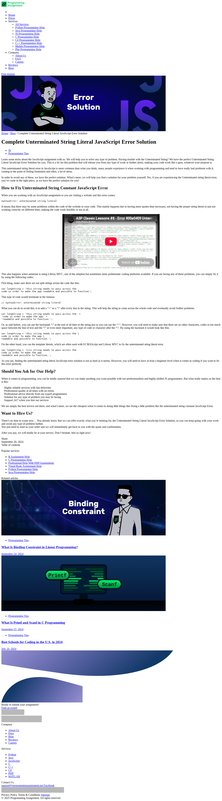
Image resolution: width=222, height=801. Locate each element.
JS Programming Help (27, 33)
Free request (8, 74)
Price (11, 733)
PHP (11, 773)
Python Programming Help (30, 27)
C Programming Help (27, 36)
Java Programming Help (28, 30)
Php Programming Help (28, 49)
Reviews (13, 64)
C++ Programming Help (28, 43)
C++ (10, 767)
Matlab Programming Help (30, 46)
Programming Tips (18, 153)
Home (11, 15)
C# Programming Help (27, 40)
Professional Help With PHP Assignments (31, 462)
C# (10, 770)
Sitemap (45, 794)
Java (10, 757)
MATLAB (14, 776)
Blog (11, 68)
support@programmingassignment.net (22, 785)
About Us (20, 55)
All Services (22, 24)
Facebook (49, 785)
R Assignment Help (19, 456)
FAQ (18, 58)
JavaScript (14, 760)
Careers (19, 61)
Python (12, 754)
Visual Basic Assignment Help (25, 466)
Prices (11, 18)
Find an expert (9, 707)
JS (9, 150)
